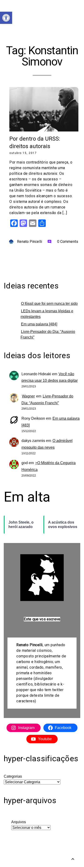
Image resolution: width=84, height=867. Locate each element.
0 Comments (62, 241)
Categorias (13, 776)
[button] (6, 18)
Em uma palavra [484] (39, 324)
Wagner (28, 396)
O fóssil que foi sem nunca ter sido (49, 304)
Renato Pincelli (29, 241)
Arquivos (18, 822)
